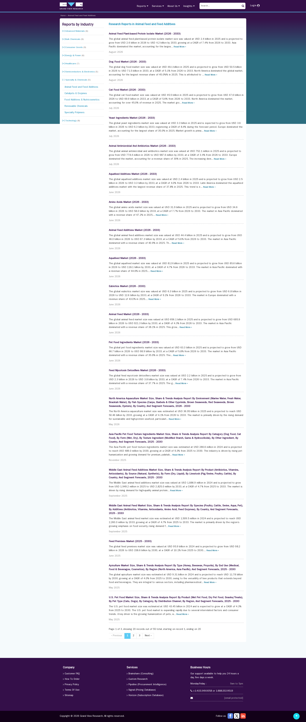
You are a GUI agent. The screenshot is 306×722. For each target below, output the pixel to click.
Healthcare (72, 64)
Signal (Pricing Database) (142, 690)
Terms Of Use (72, 690)
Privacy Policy (72, 685)
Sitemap (69, 695)
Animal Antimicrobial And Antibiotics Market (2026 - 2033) (142, 146)
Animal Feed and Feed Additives (81, 16)
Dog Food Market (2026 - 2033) (127, 62)
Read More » (179, 47)
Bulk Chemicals (74, 39)
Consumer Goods (75, 47)
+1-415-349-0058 (202, 691)
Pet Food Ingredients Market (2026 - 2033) (134, 342)
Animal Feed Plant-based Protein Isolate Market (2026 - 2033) (145, 34)
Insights (188, 6)
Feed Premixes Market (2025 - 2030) (130, 541)
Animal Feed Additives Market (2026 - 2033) (134, 230)
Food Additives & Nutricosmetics (82, 100)
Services (157, 6)
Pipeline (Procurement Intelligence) (147, 685)
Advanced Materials (76, 31)
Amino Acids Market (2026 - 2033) (129, 202)
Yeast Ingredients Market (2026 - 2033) (132, 118)
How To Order (72, 679)
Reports (142, 6)
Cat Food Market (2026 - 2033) (127, 90)
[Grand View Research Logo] (71, 5)
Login (253, 5)
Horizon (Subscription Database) (146, 695)
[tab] (83, 31)
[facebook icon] (230, 716)
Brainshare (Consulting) (140, 674)
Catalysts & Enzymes (76, 93)
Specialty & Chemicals (78, 80)
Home (63, 16)
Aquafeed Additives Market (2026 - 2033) (133, 174)
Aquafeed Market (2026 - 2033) (127, 258)
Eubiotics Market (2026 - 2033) (127, 286)
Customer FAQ (72, 674)
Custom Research (138, 679)
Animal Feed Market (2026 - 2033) (129, 314)
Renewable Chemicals (76, 106)
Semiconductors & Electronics (81, 72)
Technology (72, 121)
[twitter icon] (236, 716)
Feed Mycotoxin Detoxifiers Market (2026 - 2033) (137, 370)
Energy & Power (74, 56)
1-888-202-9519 (224, 691)
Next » (148, 636)
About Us (172, 6)
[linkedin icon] (243, 716)
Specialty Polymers (74, 113)
